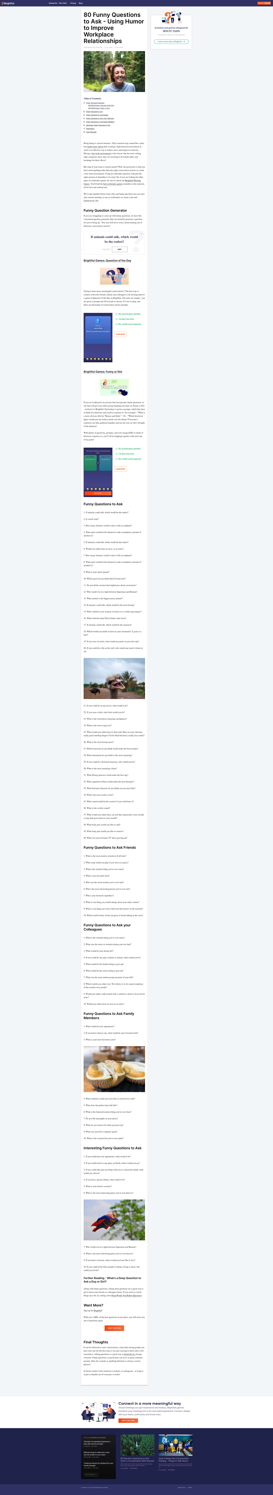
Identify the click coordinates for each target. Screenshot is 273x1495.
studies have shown (95, 146)
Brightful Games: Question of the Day (101, 105)
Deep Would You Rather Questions (126, 1295)
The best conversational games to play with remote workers (97, 1443)
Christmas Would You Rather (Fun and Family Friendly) (98, 1465)
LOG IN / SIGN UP (264, 3)
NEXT (120, 249)
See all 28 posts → (91, 1474)
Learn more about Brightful (170, 42)
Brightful (98, 1310)
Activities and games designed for (171, 29)
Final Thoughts (91, 132)
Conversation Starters (93, 47)
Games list (53, 3)
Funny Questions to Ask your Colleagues (100, 118)
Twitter (190, 1487)
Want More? (90, 128)
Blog (81, 3)
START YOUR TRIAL (114, 1328)
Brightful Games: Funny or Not (99, 108)
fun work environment (101, 153)
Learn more (120, 334)
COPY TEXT (106, 249)
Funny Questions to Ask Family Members (100, 122)
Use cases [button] (63, 3)
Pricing (73, 3)
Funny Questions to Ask (94, 111)
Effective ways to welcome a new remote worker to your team (96, 1454)
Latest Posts (181, 1487)
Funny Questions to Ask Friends (97, 115)
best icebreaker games (113, 183)
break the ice (129, 1354)
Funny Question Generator (95, 103)
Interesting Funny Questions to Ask (98, 125)
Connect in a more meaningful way (92, 1487)
